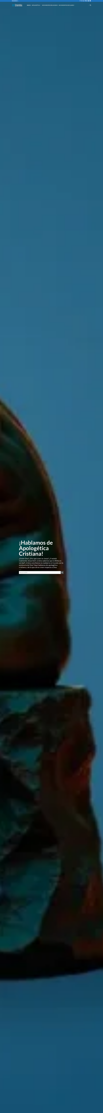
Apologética (36, 5)
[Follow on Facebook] (80, 1)
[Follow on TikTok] (83, 1)
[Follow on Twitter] (85, 1)
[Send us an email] (86, 1)
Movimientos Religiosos (50, 5)
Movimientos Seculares (66, 5)
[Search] (90, 5)
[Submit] (62, 572)
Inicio (29, 5)
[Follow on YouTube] (90, 1)
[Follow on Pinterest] (88, 1)
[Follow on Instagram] (81, 1)
